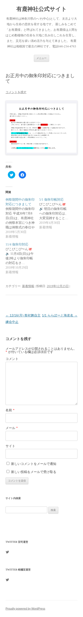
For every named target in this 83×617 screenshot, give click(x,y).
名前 (10, 410)
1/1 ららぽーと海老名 (59, 315)
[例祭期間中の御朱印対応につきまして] (22, 218)
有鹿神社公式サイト (41, 9)
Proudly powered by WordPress (25, 608)
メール (12, 428)
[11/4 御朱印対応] (22, 258)
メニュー (41, 58)
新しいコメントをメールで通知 (33, 464)
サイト (10, 446)
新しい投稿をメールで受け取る (33, 472)
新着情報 (28, 286)
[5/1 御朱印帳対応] (56, 213)
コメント (12, 359)
